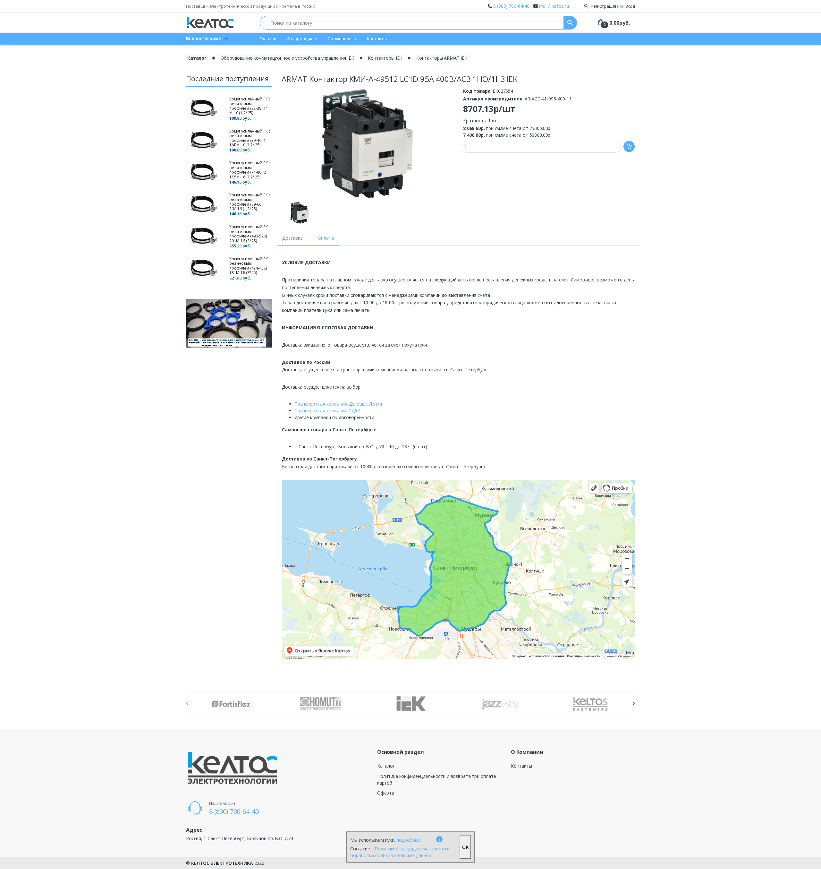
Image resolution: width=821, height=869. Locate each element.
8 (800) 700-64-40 (511, 6)
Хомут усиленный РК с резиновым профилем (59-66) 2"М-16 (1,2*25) (249, 201)
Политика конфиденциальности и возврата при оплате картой (436, 779)
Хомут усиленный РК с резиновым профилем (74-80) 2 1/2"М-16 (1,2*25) (249, 169)
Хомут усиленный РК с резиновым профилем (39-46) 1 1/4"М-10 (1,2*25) (249, 138)
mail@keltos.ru (554, 6)
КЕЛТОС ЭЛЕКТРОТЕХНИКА (222, 863)
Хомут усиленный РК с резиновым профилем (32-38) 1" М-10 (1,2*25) (249, 106)
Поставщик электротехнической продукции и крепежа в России (250, 6)
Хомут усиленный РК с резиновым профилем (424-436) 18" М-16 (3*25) (249, 265)
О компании (339, 38)
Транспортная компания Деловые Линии (338, 404)
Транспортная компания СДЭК (327, 411)
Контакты (377, 38)
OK (465, 847)
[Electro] (210, 22)
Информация (299, 38)
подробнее (408, 840)
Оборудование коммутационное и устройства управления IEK (287, 58)
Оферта (385, 793)
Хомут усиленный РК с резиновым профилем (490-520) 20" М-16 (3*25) (249, 233)
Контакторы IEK (385, 58)
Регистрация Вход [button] (612, 6)
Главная (268, 38)
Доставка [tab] (292, 238)
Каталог (197, 58)
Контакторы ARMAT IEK (441, 58)
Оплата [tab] (326, 238)
